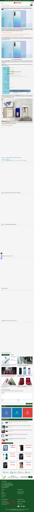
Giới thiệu (5, 0)
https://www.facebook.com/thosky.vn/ (11, 320)
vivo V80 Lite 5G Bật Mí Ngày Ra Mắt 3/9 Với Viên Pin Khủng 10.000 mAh (16, 438)
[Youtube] (24, 501)
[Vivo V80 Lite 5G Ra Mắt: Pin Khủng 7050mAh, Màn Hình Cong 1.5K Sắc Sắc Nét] (9, 360)
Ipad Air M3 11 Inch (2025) (12, 446)
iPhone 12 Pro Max (28, 445)
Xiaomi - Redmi (4, 493)
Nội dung (3, 392)
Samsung (3, 492)
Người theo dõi (17, 413)
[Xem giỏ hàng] (31, 2)
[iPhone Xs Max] (21, 465)
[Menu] (2, 2)
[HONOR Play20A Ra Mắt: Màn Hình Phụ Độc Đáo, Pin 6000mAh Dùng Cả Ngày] (24, 371)
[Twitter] (18, 501)
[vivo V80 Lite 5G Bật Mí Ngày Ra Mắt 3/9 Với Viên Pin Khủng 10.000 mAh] (9, 381)
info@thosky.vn (5, 487)
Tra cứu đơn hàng (24, 0)
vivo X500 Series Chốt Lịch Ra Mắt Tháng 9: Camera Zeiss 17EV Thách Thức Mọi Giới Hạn (18, 425)
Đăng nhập (28, 0)
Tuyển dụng (19, 0)
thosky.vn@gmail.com (7, 352)
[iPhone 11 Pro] (5, 465)
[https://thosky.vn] (18, 2)
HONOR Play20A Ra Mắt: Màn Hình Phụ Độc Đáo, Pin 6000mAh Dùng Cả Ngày (16, 434)
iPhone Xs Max (28, 462)
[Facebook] (20, 501)
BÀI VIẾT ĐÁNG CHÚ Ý (5, 419)
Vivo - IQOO (3, 494)
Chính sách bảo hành (15, 0)
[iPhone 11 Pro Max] (21, 457)
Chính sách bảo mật (20, 493)
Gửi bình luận (29, 403)
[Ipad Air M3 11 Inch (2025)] (5, 448)
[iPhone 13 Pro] (5, 457)
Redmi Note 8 (5, 28)
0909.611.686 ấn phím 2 (11, 502)
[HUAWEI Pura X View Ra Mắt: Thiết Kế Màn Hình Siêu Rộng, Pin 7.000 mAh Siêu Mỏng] (24, 381)
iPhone (3, 491)
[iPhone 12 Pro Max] (21, 448)
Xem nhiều (4, 406)
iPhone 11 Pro (12, 462)
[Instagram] (22, 501)
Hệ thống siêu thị (9, 0)
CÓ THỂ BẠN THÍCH (9, 443)
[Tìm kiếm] (31, 5)
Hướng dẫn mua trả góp (20, 492)
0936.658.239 (10, 504)
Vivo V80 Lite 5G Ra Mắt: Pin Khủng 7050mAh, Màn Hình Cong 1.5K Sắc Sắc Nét (17, 421)
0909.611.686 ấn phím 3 (13, 503)
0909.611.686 (7, 486)
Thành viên (6, 413)
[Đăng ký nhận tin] (30, 477)
